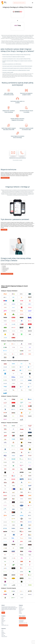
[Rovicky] (5, 538)
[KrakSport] (5, 495)
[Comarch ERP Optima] (21, 367)
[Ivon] (5, 489)
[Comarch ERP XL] (30, 367)
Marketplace (20, 606)
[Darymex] (5, 455)
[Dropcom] (30, 459)
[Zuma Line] (30, 578)
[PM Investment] (30, 528)
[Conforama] (13, 320)
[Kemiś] (13, 492)
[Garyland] (21, 475)
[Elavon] (21, 419)
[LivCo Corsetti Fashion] (13, 502)
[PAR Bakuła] (30, 525)
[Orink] (30, 522)
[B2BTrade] (30, 435)
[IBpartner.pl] (13, 575)
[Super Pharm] (5, 324)
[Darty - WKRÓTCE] (13, 334)
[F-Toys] (21, 469)
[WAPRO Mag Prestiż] (13, 370)
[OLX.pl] (30, 294)
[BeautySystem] (30, 439)
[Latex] (5, 498)
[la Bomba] (13, 495)
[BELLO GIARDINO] (5, 442)
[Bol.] (30, 317)
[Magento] (13, 344)
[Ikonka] (21, 485)
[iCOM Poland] (5, 485)
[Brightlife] (21, 449)
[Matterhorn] (21, 509)
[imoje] (30, 409)
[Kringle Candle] (30, 568)
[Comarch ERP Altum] (21, 370)
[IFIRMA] (21, 383)
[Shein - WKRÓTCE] (30, 331)
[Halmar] (13, 479)
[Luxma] (30, 502)
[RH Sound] (13, 534)
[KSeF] (13, 386)
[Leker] (30, 498)
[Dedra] (21, 455)
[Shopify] (21, 350)
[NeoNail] (30, 518)
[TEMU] (5, 314)
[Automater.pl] (21, 594)
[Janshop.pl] (21, 489)
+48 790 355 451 (21, 621)
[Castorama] (13, 307)
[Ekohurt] (5, 465)
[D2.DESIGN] (30, 452)
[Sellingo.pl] (5, 344)
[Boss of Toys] (13, 449)
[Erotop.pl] (30, 465)
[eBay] (13, 294)
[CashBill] (30, 406)
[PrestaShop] (21, 344)
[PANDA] (21, 525)
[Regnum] (5, 534)
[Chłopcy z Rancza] (13, 452)
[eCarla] (13, 462)
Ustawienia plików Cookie (4, 625)
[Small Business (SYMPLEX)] (5, 377)
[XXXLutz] (21, 324)
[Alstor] (30, 561)
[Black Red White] (21, 307)
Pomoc (2, 631)
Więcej (3, 612)
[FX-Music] (13, 475)
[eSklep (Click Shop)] (13, 347)
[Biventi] (30, 446)
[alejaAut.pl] (21, 561)
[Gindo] (30, 585)
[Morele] (5, 307)
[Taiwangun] (5, 548)
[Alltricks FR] (30, 327)
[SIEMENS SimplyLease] (21, 402)
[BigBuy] (21, 442)
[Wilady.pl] (5, 558)
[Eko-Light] (30, 462)
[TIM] (13, 548)
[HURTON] (5, 585)
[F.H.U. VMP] (30, 469)
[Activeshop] (21, 425)
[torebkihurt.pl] (5, 578)
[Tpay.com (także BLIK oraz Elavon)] (5, 399)
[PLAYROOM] (21, 528)
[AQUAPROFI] (13, 585)
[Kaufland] (30, 300)
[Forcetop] (30, 472)
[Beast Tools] (21, 439)
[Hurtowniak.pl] (21, 482)
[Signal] (30, 538)
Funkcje (2, 617)
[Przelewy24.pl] (5, 402)
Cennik (2, 630)
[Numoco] (5, 522)
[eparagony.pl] (13, 383)
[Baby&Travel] (5, 439)
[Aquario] (5, 432)
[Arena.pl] (21, 294)
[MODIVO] (5, 304)
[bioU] (21, 446)
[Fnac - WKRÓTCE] (5, 334)
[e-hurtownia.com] (5, 462)
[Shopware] (5, 350)
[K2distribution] (30, 489)
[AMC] (13, 429)
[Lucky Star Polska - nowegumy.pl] (21, 502)
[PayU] (21, 399)
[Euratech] (13, 469)
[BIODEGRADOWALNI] (5, 446)
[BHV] (21, 327)
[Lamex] (30, 495)
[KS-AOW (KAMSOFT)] (5, 373)
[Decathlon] (13, 304)
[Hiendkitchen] (21, 568)
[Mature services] (30, 509)
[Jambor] (13, 489)
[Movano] (5, 518)
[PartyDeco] (13, 528)
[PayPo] (5, 416)
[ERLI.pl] (13, 297)
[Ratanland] (30, 575)
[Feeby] (30, 565)
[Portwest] (21, 571)
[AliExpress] (30, 307)
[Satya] (13, 538)
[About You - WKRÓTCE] (30, 334)
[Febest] (21, 472)
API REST (2, 634)
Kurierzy (20, 611)
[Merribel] (30, 581)
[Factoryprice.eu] (21, 565)
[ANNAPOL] (21, 429)
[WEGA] (21, 554)
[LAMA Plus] (21, 495)
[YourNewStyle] (21, 558)
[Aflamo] (5, 575)
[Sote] (21, 354)
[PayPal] (30, 399)
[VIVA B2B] (5, 554)
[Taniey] (5, 317)
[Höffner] (30, 324)
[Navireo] (5, 386)
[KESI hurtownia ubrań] (21, 492)
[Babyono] (13, 439)
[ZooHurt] (5, 561)
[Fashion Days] (5, 320)
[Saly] (30, 347)
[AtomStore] (13, 354)
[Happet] (21, 479)
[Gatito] (5, 568)
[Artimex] (13, 432)
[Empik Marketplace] (5, 297)
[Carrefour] (21, 320)
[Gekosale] (21, 347)
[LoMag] (13, 373)
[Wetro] (30, 554)
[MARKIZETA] (30, 505)
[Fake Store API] (5, 581)
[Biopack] (13, 446)
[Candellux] (30, 449)
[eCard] (5, 409)
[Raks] (30, 373)
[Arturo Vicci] (21, 432)
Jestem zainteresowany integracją (7, 273)
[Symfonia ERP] (5, 380)
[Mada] (5, 505)
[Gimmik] (30, 475)
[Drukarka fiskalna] (13, 594)
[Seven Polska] (21, 538)
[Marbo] (13, 505)
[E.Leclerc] (13, 324)
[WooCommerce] (30, 344)
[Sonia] (21, 541)
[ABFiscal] (13, 597)
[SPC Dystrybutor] (5, 544)
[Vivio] (13, 554)
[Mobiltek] (5, 412)
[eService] (13, 409)
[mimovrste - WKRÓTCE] (5, 337)
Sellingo (2, 619)
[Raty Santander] (13, 402)
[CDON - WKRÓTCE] (21, 334)
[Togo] (21, 548)
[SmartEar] (5, 541)
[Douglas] (13, 310)
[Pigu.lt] (30, 304)
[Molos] (5, 515)
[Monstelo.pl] (21, 515)
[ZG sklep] (30, 558)
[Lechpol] (21, 498)
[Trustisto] (30, 594)
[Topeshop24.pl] (5, 551)
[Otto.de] (21, 300)
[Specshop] (21, 578)
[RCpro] (21, 531)
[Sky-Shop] (5, 354)
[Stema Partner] (13, 544)
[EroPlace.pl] (21, 465)
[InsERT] (5, 393)
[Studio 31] (30, 544)
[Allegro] (5, 294)
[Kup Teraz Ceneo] (21, 297)
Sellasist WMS (3, 620)
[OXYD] (13, 525)
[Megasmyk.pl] (21, 512)
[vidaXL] (30, 551)
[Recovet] (30, 531)
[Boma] (5, 449)
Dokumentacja (3, 633)
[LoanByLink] (5, 419)
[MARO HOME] (5, 509)
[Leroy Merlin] (13, 314)
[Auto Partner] (5, 435)
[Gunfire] (13, 568)
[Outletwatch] (5, 525)
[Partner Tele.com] (5, 528)
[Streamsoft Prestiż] (13, 377)
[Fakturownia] (21, 380)
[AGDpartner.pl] (5, 429)
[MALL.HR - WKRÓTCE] (13, 337)
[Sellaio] (13, 357)
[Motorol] (30, 515)
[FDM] (13, 472)
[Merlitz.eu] (30, 512)
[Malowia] (5, 571)
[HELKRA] (30, 479)
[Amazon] (30, 297)
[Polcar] (5, 531)
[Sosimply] (30, 541)
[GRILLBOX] (5, 479)
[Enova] (30, 370)
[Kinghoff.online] (30, 492)
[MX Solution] (5, 512)
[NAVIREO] (13, 363)
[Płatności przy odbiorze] (30, 412)
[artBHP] (5, 565)
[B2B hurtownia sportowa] (21, 435)
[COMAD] (21, 452)
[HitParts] (5, 482)
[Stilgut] (21, 544)
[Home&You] (21, 304)
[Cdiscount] (30, 310)
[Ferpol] (30, 455)
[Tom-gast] (30, 548)
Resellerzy (2, 618)
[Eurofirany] (13, 578)
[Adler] (30, 425)
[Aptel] (30, 429)
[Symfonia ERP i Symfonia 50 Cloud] (13, 367)
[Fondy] (21, 409)
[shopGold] (13, 350)
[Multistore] (13, 518)
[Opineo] (13, 591)
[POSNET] (5, 594)
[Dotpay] (13, 399)
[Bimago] (30, 442)
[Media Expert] (21, 317)
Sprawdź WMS (4, 229)
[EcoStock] (21, 462)
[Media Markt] (21, 314)
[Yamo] (13, 558)
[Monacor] (13, 515)
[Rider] (21, 534)
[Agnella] (13, 561)
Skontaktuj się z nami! (5, 177)
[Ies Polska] (13, 485)
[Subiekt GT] (5, 367)
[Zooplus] (5, 327)
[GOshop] (5, 357)
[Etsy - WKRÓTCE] (21, 310)
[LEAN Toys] (13, 498)
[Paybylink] (30, 416)
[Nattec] (21, 518)
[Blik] (13, 406)
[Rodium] (30, 534)
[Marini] (21, 505)
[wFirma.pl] (21, 363)
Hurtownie (20, 607)
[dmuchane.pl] (13, 459)
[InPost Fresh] (13, 300)
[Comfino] (13, 419)
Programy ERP (21, 610)
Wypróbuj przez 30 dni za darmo (19, 2)
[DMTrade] (5, 459)
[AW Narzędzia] (13, 435)
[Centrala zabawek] (5, 452)
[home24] (30, 314)
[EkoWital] (13, 465)
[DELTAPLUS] (21, 581)
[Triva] (13, 380)
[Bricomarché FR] (13, 327)
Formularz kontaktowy (23, 625)
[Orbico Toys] (21, 522)
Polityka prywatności (4, 636)
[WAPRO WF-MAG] (5, 363)
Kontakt (2, 624)
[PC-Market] (21, 373)
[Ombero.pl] (13, 571)
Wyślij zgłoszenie (22, 618)
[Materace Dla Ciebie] (13, 509)
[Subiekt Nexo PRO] (30, 363)
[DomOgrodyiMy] (21, 459)
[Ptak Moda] (13, 531)
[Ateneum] (30, 432)
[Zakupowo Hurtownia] (13, 581)
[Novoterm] (21, 575)
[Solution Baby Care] (13, 541)
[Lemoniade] (5, 502)
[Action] (13, 425)
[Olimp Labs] (13, 522)
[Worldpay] (30, 402)
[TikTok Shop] (21, 331)
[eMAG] (5, 300)
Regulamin (2, 632)
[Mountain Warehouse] (5, 331)
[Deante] (13, 455)
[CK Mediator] (21, 585)
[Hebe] (5, 310)
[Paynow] (13, 412)
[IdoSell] (5, 347)
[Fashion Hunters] (5, 472)
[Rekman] (30, 571)
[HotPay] (5, 406)
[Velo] (21, 551)
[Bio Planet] (13, 565)
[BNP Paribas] (21, 406)
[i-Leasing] (13, 416)
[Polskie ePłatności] (21, 412)
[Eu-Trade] (5, 469)
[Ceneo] (5, 591)
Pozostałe (20, 613)
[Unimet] (13, 551)
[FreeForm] (5, 475)
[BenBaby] (13, 442)
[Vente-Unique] (30, 320)
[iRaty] (21, 416)
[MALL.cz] (13, 317)
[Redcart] (30, 350)
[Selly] (30, 354)
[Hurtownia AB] (13, 482)
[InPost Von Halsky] (13, 331)
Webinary (2, 621)
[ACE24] (5, 425)
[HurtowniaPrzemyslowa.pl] (30, 482)
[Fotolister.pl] (21, 591)
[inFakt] (30, 380)
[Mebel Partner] (13, 512)
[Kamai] (5, 492)
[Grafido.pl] (30, 591)
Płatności (20, 612)
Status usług (3, 635)
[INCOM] (30, 485)
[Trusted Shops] (5, 597)
